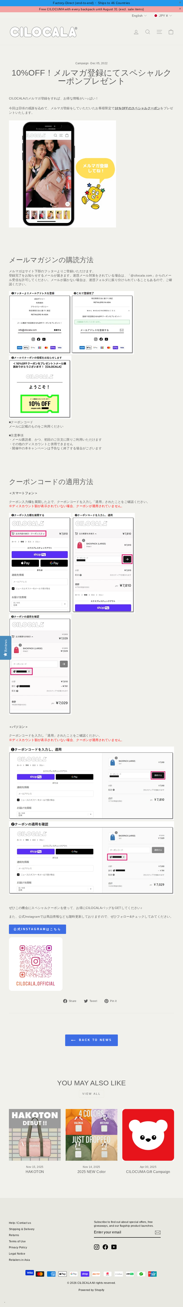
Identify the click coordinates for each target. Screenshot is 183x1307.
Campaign (82, 63)
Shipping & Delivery (22, 1229)
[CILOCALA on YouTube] (114, 1247)
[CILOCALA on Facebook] (105, 1247)
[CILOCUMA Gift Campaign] (148, 1135)
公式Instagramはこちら (37, 929)
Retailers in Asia (19, 1260)
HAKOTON (35, 1172)
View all (91, 1093)
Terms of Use (17, 1241)
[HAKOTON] (35, 1135)
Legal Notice (17, 1253)
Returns (14, 1235)
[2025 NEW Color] (91, 1135)
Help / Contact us (20, 1222)
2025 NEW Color (91, 1172)
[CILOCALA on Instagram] (96, 1247)
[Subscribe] (158, 1232)
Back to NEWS (94, 1040)
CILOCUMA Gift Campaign (148, 1172)
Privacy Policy (18, 1247)
